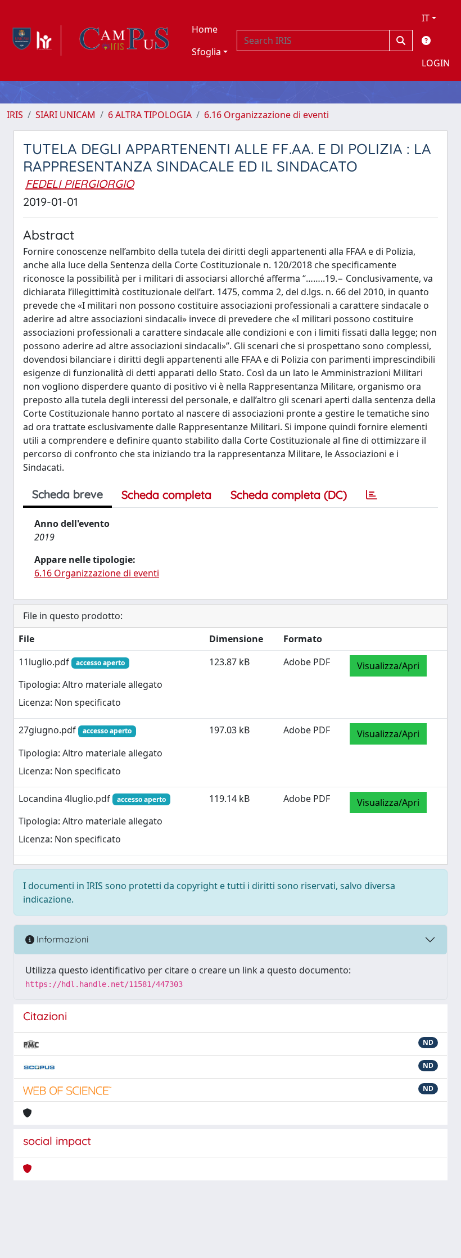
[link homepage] (34, 40)
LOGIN (436, 63)
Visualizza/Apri (388, 666)
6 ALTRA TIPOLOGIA (150, 115)
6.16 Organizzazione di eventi (266, 115)
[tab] (371, 495)
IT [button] (426, 18)
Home (205, 29)
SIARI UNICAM (65, 115)
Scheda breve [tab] (67, 494)
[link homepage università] (124, 40)
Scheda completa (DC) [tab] (289, 495)
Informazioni (61, 939)
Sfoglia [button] (206, 52)
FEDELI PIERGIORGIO (79, 184)
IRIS (15, 115)
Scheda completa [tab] (166, 495)
